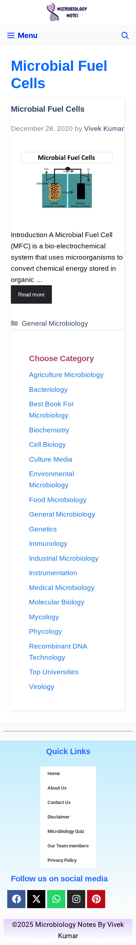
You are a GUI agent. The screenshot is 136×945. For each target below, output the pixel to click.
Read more (31, 294)
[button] (125, 35)
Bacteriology (48, 389)
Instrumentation (53, 573)
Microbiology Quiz (66, 831)
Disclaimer (59, 817)
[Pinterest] (96, 899)
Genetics (43, 529)
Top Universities (54, 672)
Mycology (44, 617)
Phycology (45, 631)
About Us (57, 788)
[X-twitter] (36, 899)
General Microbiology (55, 323)
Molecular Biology (57, 602)
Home (54, 773)
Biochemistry (49, 430)
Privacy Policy (62, 860)
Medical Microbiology (62, 587)
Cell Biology (47, 444)
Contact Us (59, 802)
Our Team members (68, 845)
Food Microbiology (58, 500)
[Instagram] (76, 899)
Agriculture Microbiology (66, 375)
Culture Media (51, 459)
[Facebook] (16, 899)
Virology (41, 686)
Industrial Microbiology (64, 558)
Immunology (48, 543)
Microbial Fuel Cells (48, 109)
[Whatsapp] (56, 899)
